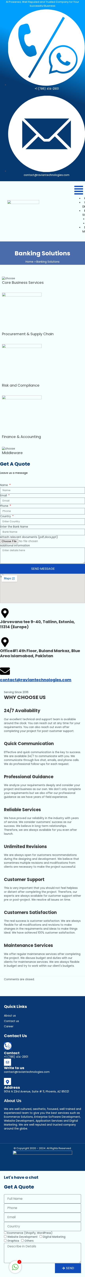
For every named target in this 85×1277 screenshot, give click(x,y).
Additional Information (15, 545)
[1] (15, 1269)
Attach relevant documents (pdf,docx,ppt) (29, 537)
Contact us (11, 1021)
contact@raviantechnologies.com (35, 680)
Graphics (13, 1241)
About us (10, 1016)
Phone (4, 506)
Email (4, 495)
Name (4, 485)
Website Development (22, 1237)
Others (29, 1241)
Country (6, 516)
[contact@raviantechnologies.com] (5, 671)
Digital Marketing (54, 1237)
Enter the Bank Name (14, 527)
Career (8, 1026)
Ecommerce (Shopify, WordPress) (30, 1233)
